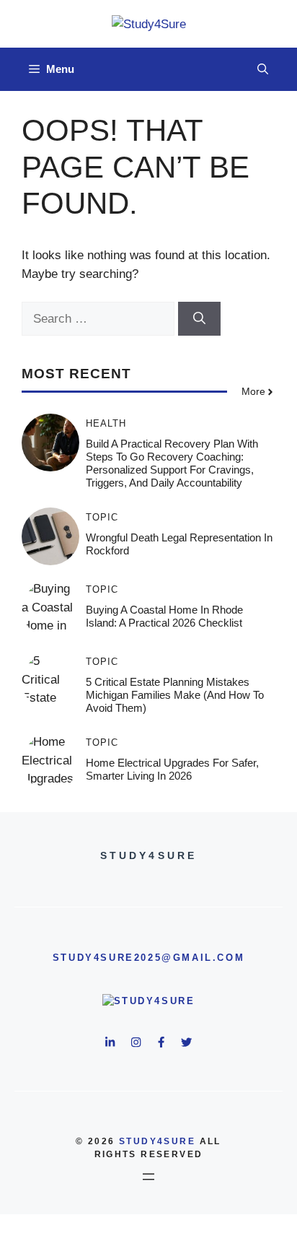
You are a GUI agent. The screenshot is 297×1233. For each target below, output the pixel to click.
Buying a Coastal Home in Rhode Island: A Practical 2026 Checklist (164, 616)
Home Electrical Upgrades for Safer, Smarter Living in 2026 (172, 769)
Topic (102, 517)
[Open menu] (148, 1176)
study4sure (157, 1141)
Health (106, 423)
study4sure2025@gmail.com (148, 957)
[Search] (199, 319)
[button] (263, 69)
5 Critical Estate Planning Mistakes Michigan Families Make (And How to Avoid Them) (175, 695)
